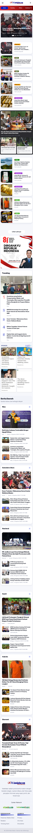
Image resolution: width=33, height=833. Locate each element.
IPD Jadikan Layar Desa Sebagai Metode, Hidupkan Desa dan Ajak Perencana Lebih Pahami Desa (16, 554)
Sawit (4, 594)
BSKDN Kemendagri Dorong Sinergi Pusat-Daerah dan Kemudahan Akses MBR (18, 311)
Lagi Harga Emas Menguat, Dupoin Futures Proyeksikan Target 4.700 (21, 190)
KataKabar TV (28, 8)
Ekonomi (5, 719)
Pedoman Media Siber (7, 818)
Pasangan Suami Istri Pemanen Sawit (22, 148)
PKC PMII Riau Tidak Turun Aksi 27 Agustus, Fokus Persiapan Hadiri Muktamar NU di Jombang (20, 456)
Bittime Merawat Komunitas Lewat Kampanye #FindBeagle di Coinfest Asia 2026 (20, 771)
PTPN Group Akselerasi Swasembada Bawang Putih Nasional (18, 563)
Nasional (5, 528)
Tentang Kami (5, 824)
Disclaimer (20, 824)
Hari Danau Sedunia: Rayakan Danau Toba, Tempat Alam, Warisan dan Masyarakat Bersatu (22, 164)
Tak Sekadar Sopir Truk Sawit (8, 147)
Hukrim (5, 657)
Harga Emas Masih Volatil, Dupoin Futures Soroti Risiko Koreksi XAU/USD (21, 102)
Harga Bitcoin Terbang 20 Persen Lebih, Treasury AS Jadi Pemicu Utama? (22, 177)
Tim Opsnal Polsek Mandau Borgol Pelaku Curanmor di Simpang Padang (21, 217)
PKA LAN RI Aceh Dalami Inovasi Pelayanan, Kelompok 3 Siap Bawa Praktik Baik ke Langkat (20, 517)
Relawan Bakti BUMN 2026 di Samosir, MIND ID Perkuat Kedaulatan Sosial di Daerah (18, 572)
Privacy (19, 818)
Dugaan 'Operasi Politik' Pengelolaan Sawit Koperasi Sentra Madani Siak (20, 645)
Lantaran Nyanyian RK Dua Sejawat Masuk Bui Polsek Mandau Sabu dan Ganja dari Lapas (20, 700)
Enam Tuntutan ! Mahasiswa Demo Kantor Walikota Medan (16, 29)
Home (4, 8)
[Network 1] (8, 807)
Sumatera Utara (8, 468)
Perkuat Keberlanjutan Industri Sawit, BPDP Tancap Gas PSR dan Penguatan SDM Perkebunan (19, 637)
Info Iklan (20, 821)
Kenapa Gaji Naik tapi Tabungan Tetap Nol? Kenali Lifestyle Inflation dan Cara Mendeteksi (22, 88)
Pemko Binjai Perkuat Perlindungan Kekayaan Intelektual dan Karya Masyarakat (20, 509)
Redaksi (3, 821)
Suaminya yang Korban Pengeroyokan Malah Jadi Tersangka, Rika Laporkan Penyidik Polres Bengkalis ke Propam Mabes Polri (18, 300)
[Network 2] (23, 807)
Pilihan (20, 8)
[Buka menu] (3, 3)
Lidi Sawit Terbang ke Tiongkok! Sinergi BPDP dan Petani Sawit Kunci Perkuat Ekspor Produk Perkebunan (22, 62)
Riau (4, 407)
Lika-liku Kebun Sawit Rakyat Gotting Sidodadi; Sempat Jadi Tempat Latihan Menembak (16, 132)
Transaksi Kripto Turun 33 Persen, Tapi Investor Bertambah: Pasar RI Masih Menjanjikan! (21, 49)
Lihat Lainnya (16, 232)
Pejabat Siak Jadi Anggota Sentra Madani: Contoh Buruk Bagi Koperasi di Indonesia (18, 335)
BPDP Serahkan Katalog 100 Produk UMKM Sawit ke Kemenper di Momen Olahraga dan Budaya (22, 76)
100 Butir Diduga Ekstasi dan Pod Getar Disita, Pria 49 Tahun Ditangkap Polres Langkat (22, 204)
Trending (12, 8)
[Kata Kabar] (16, 2)
